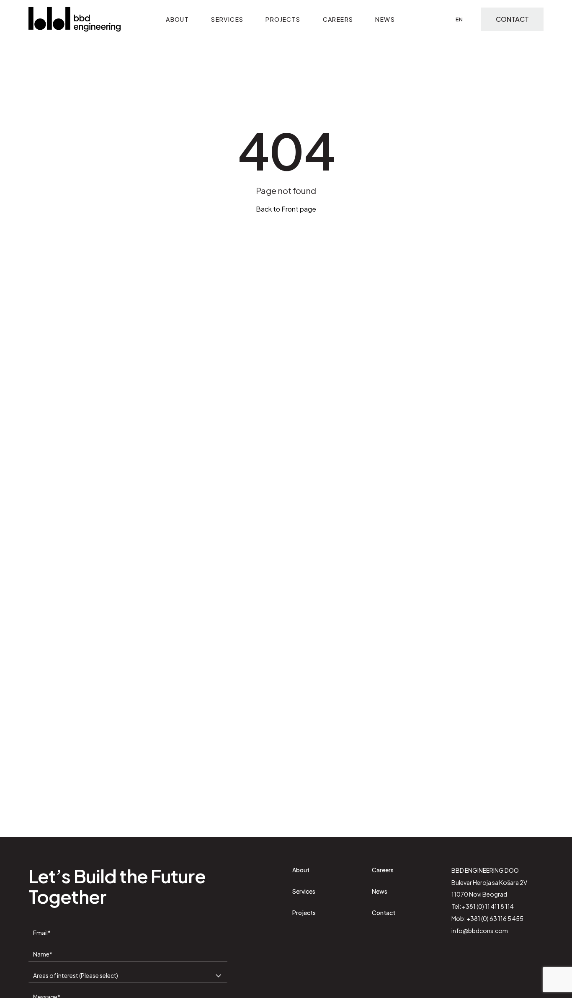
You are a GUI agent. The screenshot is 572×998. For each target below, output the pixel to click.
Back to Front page (286, 208)
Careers (338, 19)
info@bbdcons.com (479, 930)
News (385, 19)
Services (227, 19)
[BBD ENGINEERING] (74, 19)
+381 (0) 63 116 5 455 (494, 918)
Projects (282, 19)
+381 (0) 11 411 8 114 (488, 906)
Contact (512, 19)
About (177, 19)
